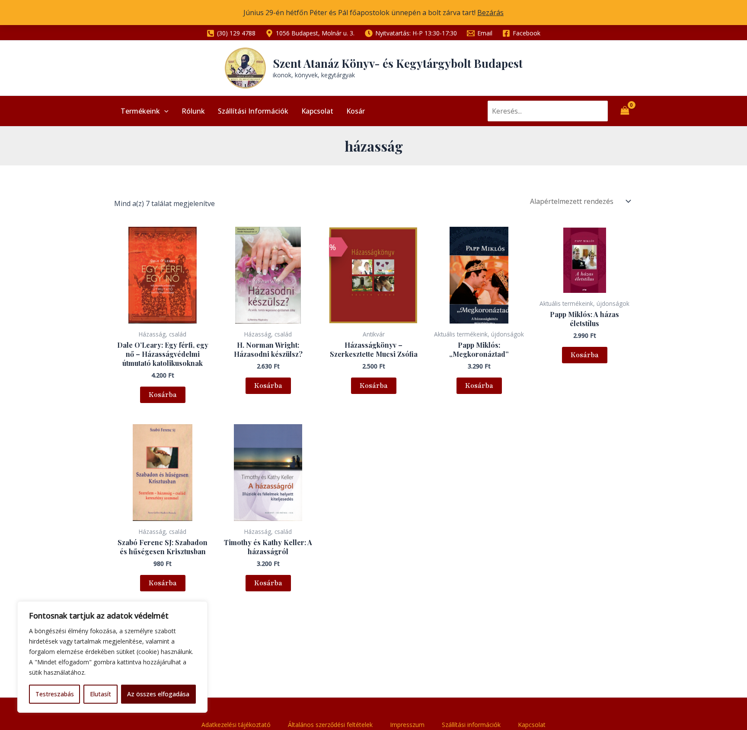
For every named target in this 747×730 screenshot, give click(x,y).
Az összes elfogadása (158, 694)
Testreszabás (54, 694)
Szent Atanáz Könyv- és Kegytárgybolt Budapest (398, 63)
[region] (112, 657)
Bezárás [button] (490, 12)
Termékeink (140, 111)
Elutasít (100, 694)
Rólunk (193, 111)
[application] (164, 111)
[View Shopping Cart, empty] (624, 111)
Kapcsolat (317, 111)
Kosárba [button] (163, 395)
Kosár (355, 111)
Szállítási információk (253, 111)
